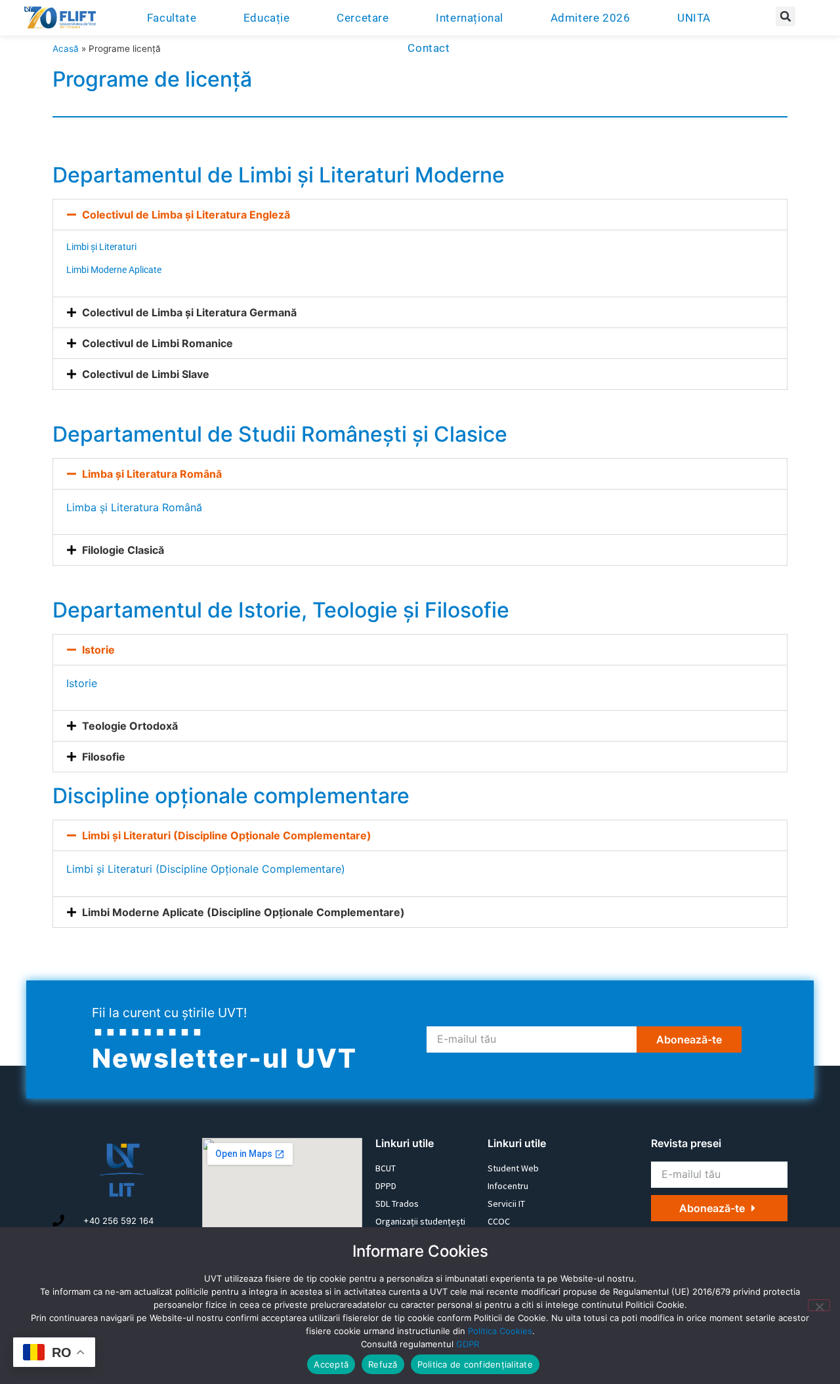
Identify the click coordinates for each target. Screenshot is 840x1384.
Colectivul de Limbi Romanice (157, 343)
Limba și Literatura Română (152, 473)
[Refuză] (819, 1305)
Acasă (65, 48)
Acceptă (331, 1364)
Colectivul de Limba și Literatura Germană (189, 312)
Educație (266, 17)
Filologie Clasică (123, 549)
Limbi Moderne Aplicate (113, 269)
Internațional (469, 17)
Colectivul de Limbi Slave (145, 374)
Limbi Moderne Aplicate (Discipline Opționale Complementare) (243, 912)
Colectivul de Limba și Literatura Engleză (186, 214)
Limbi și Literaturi (101, 246)
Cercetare (362, 17)
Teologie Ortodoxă (130, 725)
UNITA (694, 17)
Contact (429, 47)
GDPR (467, 1344)
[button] (785, 16)
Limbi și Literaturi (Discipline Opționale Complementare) (226, 835)
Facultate (171, 17)
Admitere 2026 (591, 17)
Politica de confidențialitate (475, 1364)
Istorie (98, 649)
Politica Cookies (500, 1331)
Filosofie (103, 756)
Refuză (383, 1364)
